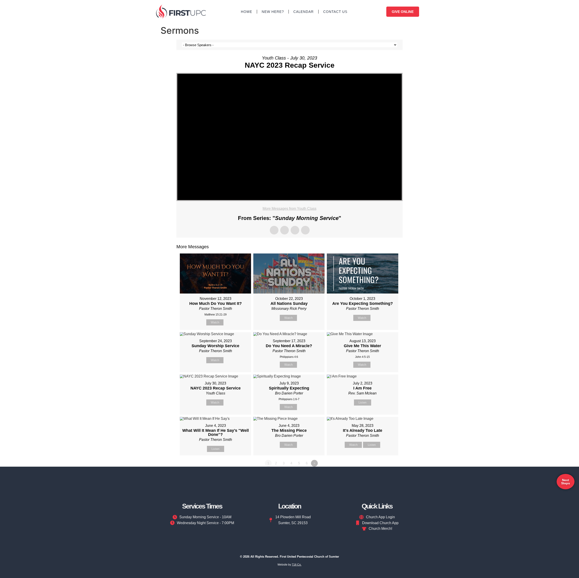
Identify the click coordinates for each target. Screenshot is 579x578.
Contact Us (335, 12)
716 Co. (296, 564)
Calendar (303, 12)
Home (246, 12)
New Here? (273, 12)
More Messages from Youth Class (289, 208)
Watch (215, 322)
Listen (362, 402)
